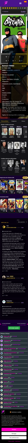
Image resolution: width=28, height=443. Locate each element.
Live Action (10, 74)
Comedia (16, 79)
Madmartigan (17, 340)
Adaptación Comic (7, 83)
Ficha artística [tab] (4, 121)
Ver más (24, 66)
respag (16, 361)
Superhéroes (16, 83)
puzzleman (16, 390)
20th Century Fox (7, 101)
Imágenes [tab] (14, 121)
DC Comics (16, 101)
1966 (3, 88)
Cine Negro (10, 79)
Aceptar (14, 429)
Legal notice (17, 441)
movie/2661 (9, 70)
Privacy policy (11, 441)
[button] (20, 3)
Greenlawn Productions (17, 103)
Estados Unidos (6, 92)
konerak (14, 336)
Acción (4, 79)
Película (4, 74)
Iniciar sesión (15, 328)
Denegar (14, 433)
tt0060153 (17, 70)
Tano (16, 402)
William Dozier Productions (9, 105)
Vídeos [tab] (23, 121)
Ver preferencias (14, 437)
